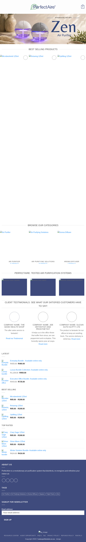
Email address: (7, 509)
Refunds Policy (67, 535)
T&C (44, 535)
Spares (42, 494)
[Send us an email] (16, 480)
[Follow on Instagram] (8, 480)
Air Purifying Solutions (18, 494)
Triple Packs (50, 494)
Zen (58, 494)
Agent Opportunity (28, 535)
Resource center (11, 535)
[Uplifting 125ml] (72, 139)
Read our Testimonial (14, 338)
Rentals (78, 535)
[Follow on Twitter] (12, 480)
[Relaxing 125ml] (43, 139)
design (58, 539)
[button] (3, 7)
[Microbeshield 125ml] (14, 139)
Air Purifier (5, 494)
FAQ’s (39, 535)
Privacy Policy (53, 535)
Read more (43, 344)
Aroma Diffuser (33, 494)
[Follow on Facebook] (4, 480)
